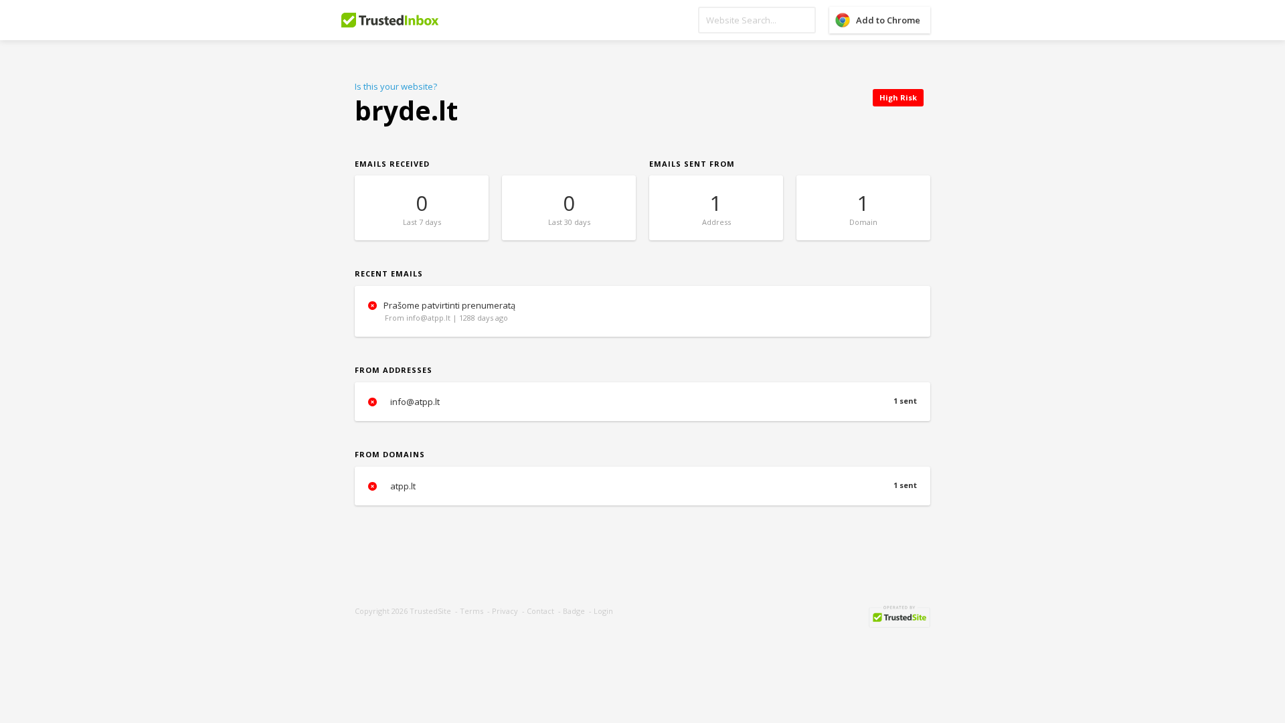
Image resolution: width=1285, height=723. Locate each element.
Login (603, 611)
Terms (471, 611)
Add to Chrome (888, 20)
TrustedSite (430, 611)
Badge (574, 611)
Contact (540, 611)
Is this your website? (396, 86)
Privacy (505, 611)
